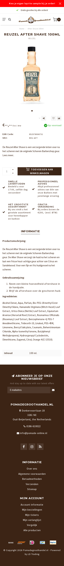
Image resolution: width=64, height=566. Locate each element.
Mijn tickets (32, 514)
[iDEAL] (32, 542)
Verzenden (32, 484)
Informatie (30, 231)
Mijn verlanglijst (32, 520)
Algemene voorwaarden (32, 473)
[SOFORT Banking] (21, 542)
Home (21, 29)
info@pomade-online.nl (33, 433)
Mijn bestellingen (32, 509)
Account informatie (32, 504)
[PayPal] (53, 542)
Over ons (32, 468)
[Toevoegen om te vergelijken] (59, 118)
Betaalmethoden (32, 478)
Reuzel (32, 38)
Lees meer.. (8, 155)
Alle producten (32, 530)
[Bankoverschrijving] (11, 542)
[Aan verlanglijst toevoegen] (53, 118)
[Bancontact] (42, 542)
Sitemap (32, 489)
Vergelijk (32, 525)
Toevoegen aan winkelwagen (41, 171)
